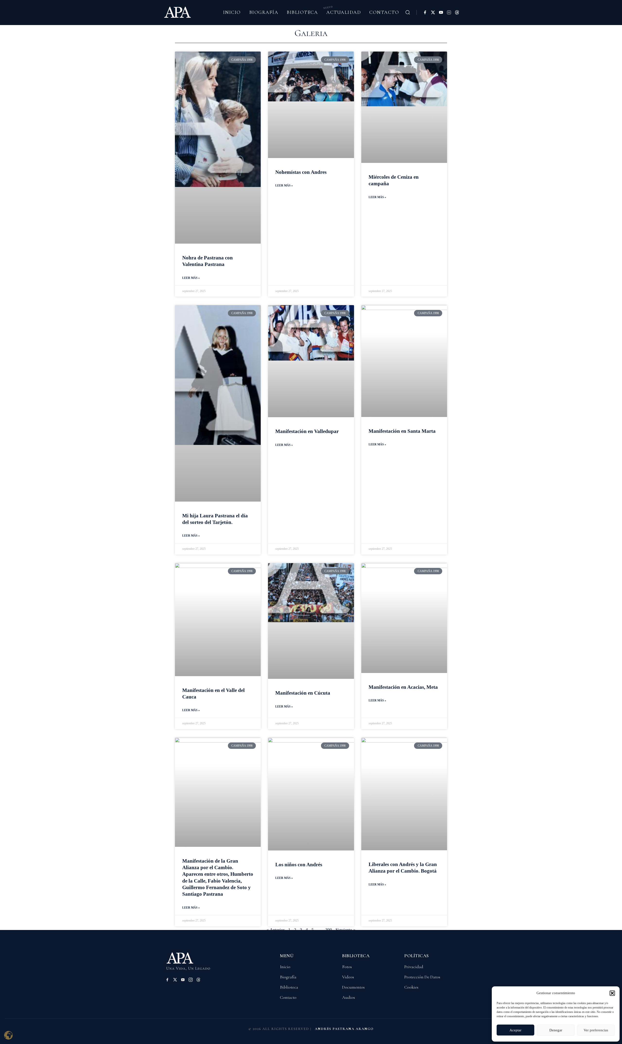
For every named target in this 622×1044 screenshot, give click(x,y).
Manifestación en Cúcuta (302, 693)
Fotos (347, 966)
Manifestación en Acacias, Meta (403, 687)
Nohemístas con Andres (301, 172)
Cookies (411, 987)
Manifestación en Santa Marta (402, 431)
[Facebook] (425, 12)
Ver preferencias (596, 1030)
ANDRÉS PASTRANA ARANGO (344, 1029)
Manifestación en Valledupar (307, 431)
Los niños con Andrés (298, 864)
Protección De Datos (422, 977)
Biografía (263, 12)
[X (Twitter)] (433, 12)
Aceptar (515, 1030)
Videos (348, 977)
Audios (348, 997)
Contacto (384, 12)
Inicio (232, 12)
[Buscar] (407, 12)
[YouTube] (441, 12)
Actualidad (343, 12)
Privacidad (413, 966)
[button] (612, 993)
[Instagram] (449, 12)
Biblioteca (302, 12)
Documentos (353, 987)
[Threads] (457, 12)
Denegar (555, 1030)
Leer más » (191, 278)
